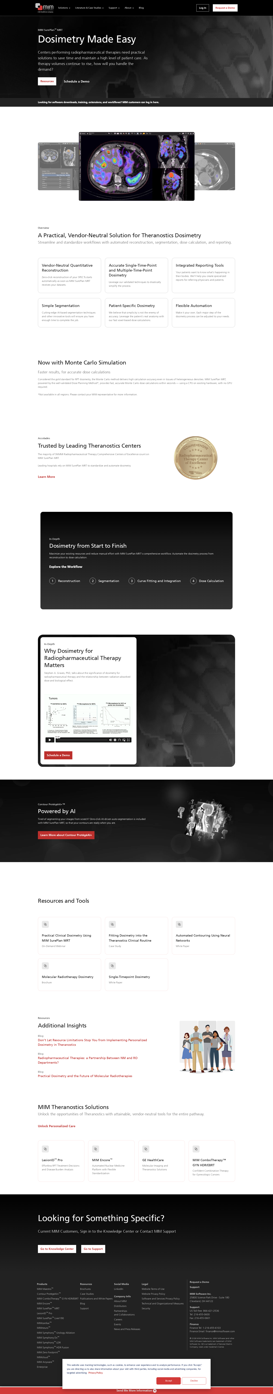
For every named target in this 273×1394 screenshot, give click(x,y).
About (128, 7)
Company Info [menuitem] (122, 1296)
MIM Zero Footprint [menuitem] (48, 1352)
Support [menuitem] (84, 1308)
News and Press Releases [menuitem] (127, 1329)
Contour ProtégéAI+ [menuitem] (49, 1293)
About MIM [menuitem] (120, 1301)
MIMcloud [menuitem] (43, 1357)
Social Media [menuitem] (121, 1284)
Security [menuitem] (146, 1308)
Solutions (63, 7)
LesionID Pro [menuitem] (44, 1313)
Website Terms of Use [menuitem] (153, 1288)
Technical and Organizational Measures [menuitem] (163, 1303)
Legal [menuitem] (145, 1284)
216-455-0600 (202, 1314)
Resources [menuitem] (86, 1284)
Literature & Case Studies (88, 7)
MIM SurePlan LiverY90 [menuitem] (50, 1318)
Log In (202, 7)
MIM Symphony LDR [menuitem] (49, 1342)
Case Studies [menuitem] (87, 1293)
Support (113, 7)
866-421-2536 (211, 1310)
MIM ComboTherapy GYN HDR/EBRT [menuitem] (58, 1298)
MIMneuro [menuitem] (43, 1327)
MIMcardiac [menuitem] (44, 1323)
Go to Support (93, 1249)
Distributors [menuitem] (120, 1306)
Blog (141, 7)
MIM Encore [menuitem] (44, 1303)
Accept (168, 1381)
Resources (47, 81)
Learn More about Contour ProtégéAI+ (66, 835)
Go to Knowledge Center (57, 1249)
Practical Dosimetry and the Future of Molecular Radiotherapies (85, 1076)
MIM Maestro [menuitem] (45, 1288)
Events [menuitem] (117, 1324)
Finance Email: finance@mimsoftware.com (212, 1331)
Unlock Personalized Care (56, 1126)
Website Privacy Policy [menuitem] (153, 1293)
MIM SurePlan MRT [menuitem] (48, 1308)
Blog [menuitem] (82, 1303)
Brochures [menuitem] (85, 1288)
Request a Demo (225, 7)
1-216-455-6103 (212, 1327)
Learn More (46, 476)
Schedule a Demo (76, 81)
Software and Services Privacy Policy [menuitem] (161, 1298)
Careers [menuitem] (118, 1319)
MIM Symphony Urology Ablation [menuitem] (56, 1332)
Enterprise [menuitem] (42, 1366)
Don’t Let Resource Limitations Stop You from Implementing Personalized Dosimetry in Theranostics (92, 1042)
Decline (194, 1381)
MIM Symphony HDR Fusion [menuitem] (53, 1347)
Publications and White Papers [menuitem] (96, 1298)
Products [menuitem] (42, 1284)
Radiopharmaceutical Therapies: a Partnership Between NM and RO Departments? (88, 1060)
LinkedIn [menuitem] (118, 1288)
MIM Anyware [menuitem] (45, 1361)
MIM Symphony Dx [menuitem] (48, 1337)
